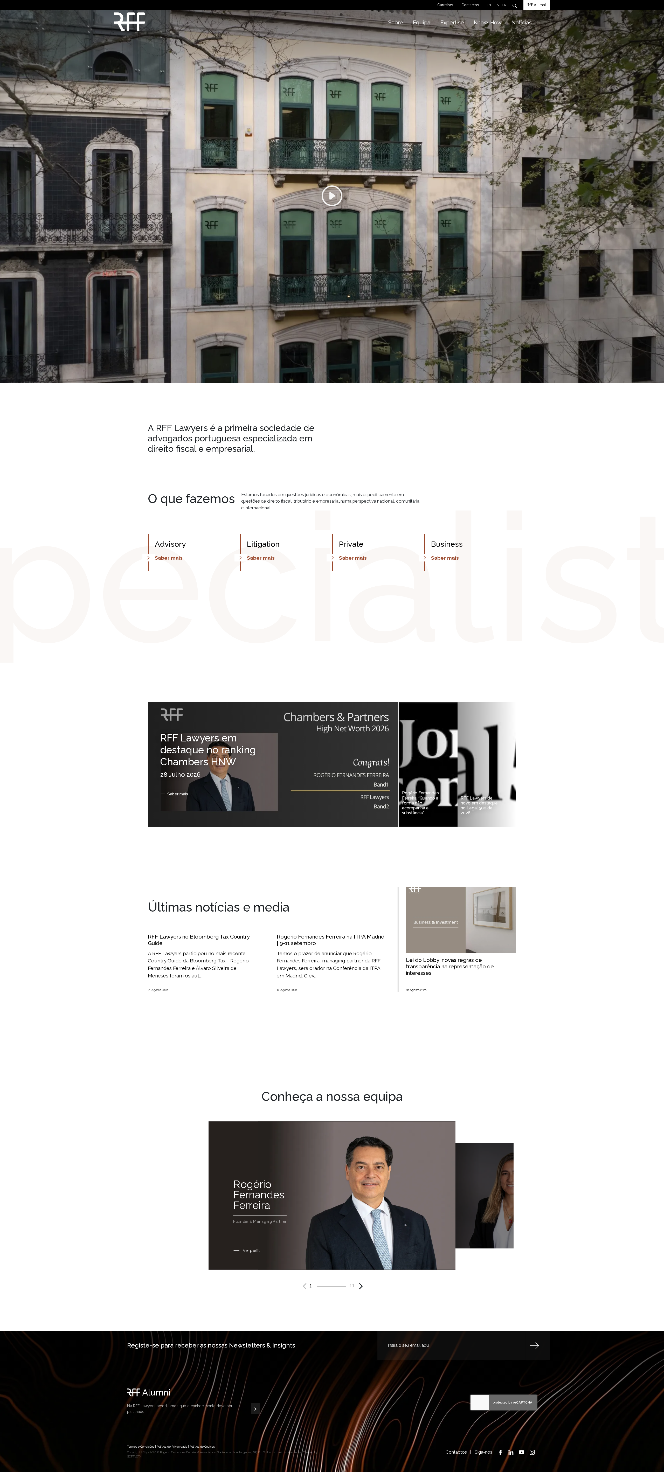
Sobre (395, 22)
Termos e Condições (140, 1446)
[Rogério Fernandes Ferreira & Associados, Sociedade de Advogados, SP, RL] (166, 21)
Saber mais (177, 794)
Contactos (470, 5)
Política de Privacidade (172, 1446)
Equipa (421, 22)
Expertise (452, 22)
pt (489, 5)
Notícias (521, 22)
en (497, 5)
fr (504, 5)
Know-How (488, 22)
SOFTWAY (134, 1456)
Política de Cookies (202, 1446)
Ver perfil (251, 1250)
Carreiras (445, 5)
